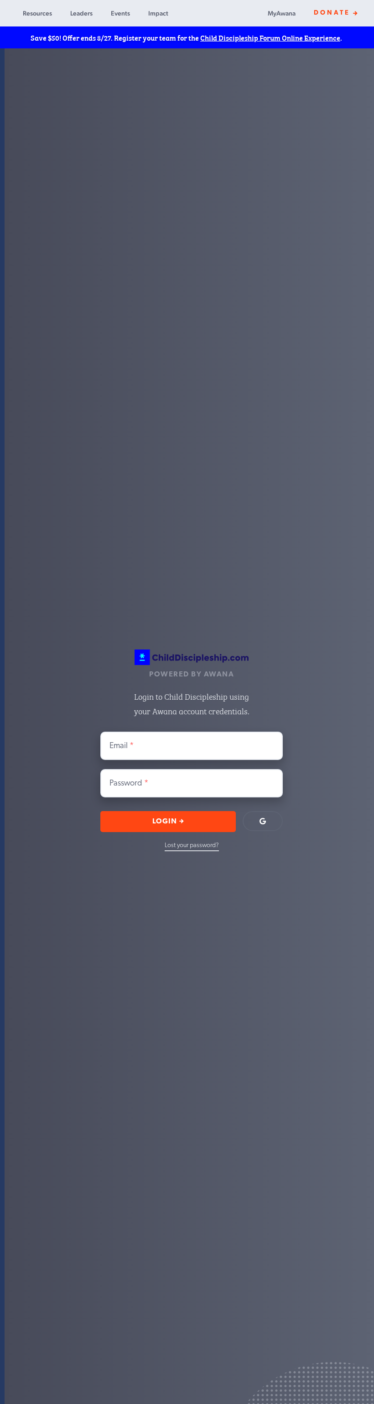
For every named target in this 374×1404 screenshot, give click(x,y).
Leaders (81, 13)
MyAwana (282, 13)
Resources (37, 13)
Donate (332, 13)
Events (120, 13)
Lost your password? (192, 845)
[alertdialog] (187, 37)
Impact (158, 13)
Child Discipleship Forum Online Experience (270, 37)
